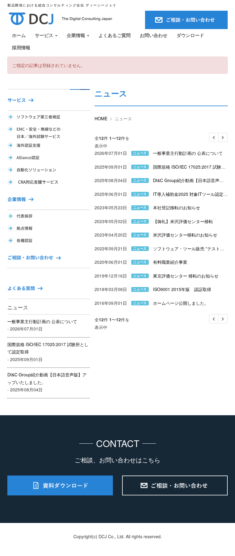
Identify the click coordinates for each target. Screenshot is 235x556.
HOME (101, 118)
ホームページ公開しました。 (181, 303)
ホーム (19, 35)
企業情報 (76, 35)
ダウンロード (190, 35)
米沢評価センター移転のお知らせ (185, 235)
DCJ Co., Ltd (111, 536)
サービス (44, 35)
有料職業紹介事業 (170, 262)
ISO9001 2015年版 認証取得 (182, 289)
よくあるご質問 (115, 35)
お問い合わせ (153, 35)
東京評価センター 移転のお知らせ (185, 276)
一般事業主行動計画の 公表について (42, 321)
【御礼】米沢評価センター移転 (183, 221)
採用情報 (21, 47)
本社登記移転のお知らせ (176, 207)
